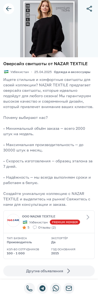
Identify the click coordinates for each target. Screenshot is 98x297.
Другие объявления (44, 270)
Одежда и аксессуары (72, 72)
